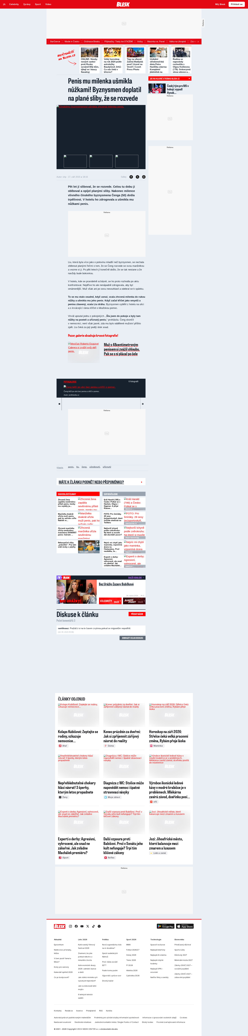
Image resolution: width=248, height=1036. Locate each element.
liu (77, 467)
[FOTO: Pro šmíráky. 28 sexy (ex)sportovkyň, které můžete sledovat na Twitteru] (135, 518)
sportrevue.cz (131, 523)
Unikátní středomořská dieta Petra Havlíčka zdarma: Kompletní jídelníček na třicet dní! (158, 67)
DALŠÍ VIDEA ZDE (135, 577)
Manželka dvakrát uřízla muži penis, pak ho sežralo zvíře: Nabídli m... (67, 517)
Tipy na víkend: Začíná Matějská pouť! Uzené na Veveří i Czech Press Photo (135, 64)
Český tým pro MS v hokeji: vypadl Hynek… (178, 89)
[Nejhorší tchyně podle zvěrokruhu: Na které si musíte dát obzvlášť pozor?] (135, 532)
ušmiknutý (94, 467)
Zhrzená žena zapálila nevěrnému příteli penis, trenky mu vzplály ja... (66, 503)
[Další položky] (198, 41)
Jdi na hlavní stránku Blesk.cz (165, 78)
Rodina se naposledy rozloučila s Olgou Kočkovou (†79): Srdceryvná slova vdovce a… (181, 65)
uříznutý (107, 467)
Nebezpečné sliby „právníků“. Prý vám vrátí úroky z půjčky (67, 545)
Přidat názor (137, 613)
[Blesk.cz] (123, 4)
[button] (165, 926)
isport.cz (128, 552)
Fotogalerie (70, 381)
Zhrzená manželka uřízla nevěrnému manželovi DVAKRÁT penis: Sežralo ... (67, 531)
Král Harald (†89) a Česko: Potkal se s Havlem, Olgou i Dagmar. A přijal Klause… (112, 504)
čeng (84, 467)
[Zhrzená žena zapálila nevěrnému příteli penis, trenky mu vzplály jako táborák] (89, 503)
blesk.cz (128, 509)
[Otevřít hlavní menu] (4, 4)
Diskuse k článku (77, 614)
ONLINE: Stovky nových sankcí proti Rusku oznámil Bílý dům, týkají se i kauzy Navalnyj (90, 65)
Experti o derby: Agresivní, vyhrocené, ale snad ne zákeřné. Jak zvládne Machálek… (113, 561)
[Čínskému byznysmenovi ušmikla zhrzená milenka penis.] (90, 106)
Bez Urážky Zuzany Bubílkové (116, 584)
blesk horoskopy (132, 538)
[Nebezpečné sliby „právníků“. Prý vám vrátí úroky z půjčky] (89, 546)
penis (70, 467)
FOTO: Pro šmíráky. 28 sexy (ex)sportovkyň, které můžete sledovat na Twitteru (113, 518)
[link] (70, 926)
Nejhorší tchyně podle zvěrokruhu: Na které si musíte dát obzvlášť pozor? (113, 531)
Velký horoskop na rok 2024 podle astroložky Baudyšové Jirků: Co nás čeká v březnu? (113, 65)
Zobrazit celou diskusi (132, 637)
